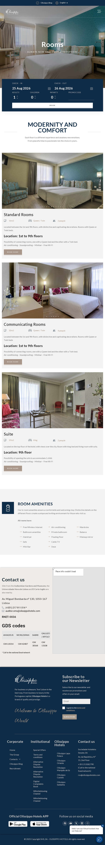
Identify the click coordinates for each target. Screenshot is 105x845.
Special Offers (39, 750)
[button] (4, 180)
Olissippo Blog (16, 764)
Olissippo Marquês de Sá (63, 768)
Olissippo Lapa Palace (63, 754)
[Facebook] (65, 823)
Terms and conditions (38, 755)
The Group (14, 754)
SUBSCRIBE (69, 717)
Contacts (14, 759)
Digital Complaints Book (38, 784)
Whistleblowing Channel (40, 792)
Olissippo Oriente (61, 761)
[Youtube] (70, 823)
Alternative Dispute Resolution (38, 764)
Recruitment (15, 768)
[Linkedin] (82, 823)
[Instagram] (87, 823)
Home (12, 750)
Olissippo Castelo (61, 776)
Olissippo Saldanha (61, 783)
